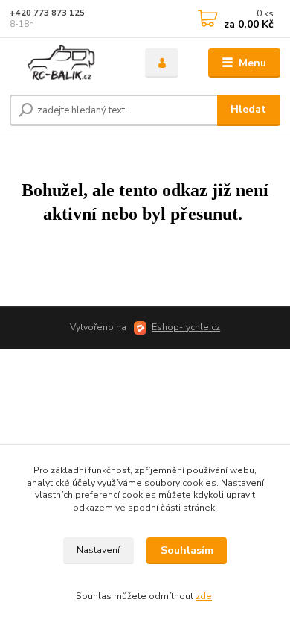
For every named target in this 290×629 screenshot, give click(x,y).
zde (204, 596)
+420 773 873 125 (47, 13)
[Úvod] (66, 63)
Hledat (248, 109)
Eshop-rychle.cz (186, 327)
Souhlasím (187, 550)
